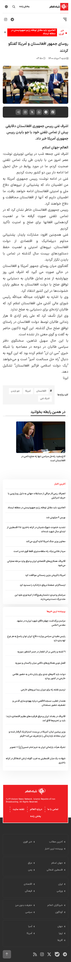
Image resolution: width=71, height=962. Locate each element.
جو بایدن (15, 391)
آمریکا (28, 391)
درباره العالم (36, 809)
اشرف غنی (45, 398)
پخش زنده (35, 816)
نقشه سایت (18, 809)
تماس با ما (53, 809)
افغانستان (41, 391)
